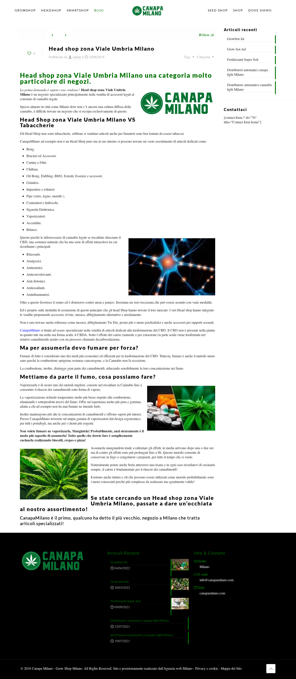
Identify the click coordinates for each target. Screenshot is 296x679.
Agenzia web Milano (178, 668)
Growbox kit (235, 38)
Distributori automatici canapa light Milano (247, 72)
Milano (204, 566)
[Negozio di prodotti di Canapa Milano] (148, 10)
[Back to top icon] (270, 668)
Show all (208, 34)
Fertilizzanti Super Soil (242, 59)
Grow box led (236, 49)
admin (77, 57)
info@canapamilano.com (217, 580)
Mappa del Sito (231, 668)
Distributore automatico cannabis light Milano (249, 87)
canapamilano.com (212, 593)
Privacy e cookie (207, 668)
